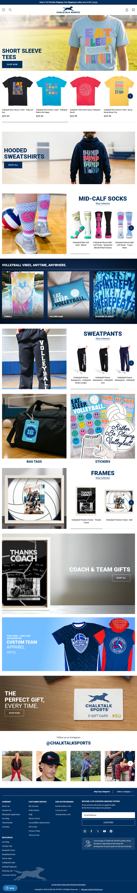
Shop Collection (103, 203)
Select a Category (123, 792)
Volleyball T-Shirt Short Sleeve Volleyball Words (85, 111)
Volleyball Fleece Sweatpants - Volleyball (125, 378)
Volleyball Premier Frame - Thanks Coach (86, 521)
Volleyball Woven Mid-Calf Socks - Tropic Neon (124, 245)
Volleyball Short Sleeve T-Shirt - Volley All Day (17, 111)
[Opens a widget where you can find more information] (10, 888)
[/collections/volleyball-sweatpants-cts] (34, 359)
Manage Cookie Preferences (92, 889)
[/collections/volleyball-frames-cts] (34, 498)
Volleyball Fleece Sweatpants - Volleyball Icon (103, 380)
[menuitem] (126, 9)
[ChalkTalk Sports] (68, 10)
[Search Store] (10, 9)
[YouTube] (104, 831)
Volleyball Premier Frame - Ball (119, 520)
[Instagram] (85, 831)
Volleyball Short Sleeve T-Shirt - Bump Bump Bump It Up (118, 111)
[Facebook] (91, 831)
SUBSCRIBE (108, 822)
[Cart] (133, 9)
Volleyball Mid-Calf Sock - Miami (81, 243)
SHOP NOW (12, 64)
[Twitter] (98, 831)
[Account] (126, 9)
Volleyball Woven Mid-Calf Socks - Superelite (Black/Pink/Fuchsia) (102, 245)
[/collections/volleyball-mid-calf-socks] (34, 224)
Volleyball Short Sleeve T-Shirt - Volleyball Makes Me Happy (51, 111)
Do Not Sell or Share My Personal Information (69, 885)
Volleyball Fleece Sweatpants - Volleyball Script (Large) (81, 380)
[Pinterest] (111, 831)
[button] (3, 9)
